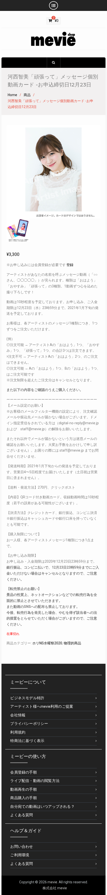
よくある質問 (21, 815)
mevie (52, 882)
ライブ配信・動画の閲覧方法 (34, 780)
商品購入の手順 (23, 798)
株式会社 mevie (55, 888)
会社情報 (17, 715)
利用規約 (17, 732)
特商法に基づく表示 (27, 741)
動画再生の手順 (23, 789)
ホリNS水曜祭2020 (47, 643)
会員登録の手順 (23, 772)
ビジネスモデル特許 (27, 698)
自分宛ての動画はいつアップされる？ (42, 806)
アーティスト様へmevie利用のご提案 (41, 706)
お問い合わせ (21, 846)
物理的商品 (72, 643)
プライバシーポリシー (29, 723)
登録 (69, 265)
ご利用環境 (19, 855)
